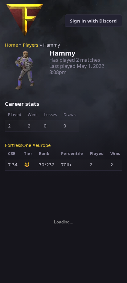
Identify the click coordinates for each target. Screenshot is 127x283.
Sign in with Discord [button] (93, 21)
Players (30, 45)
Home (11, 45)
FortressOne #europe (28, 145)
